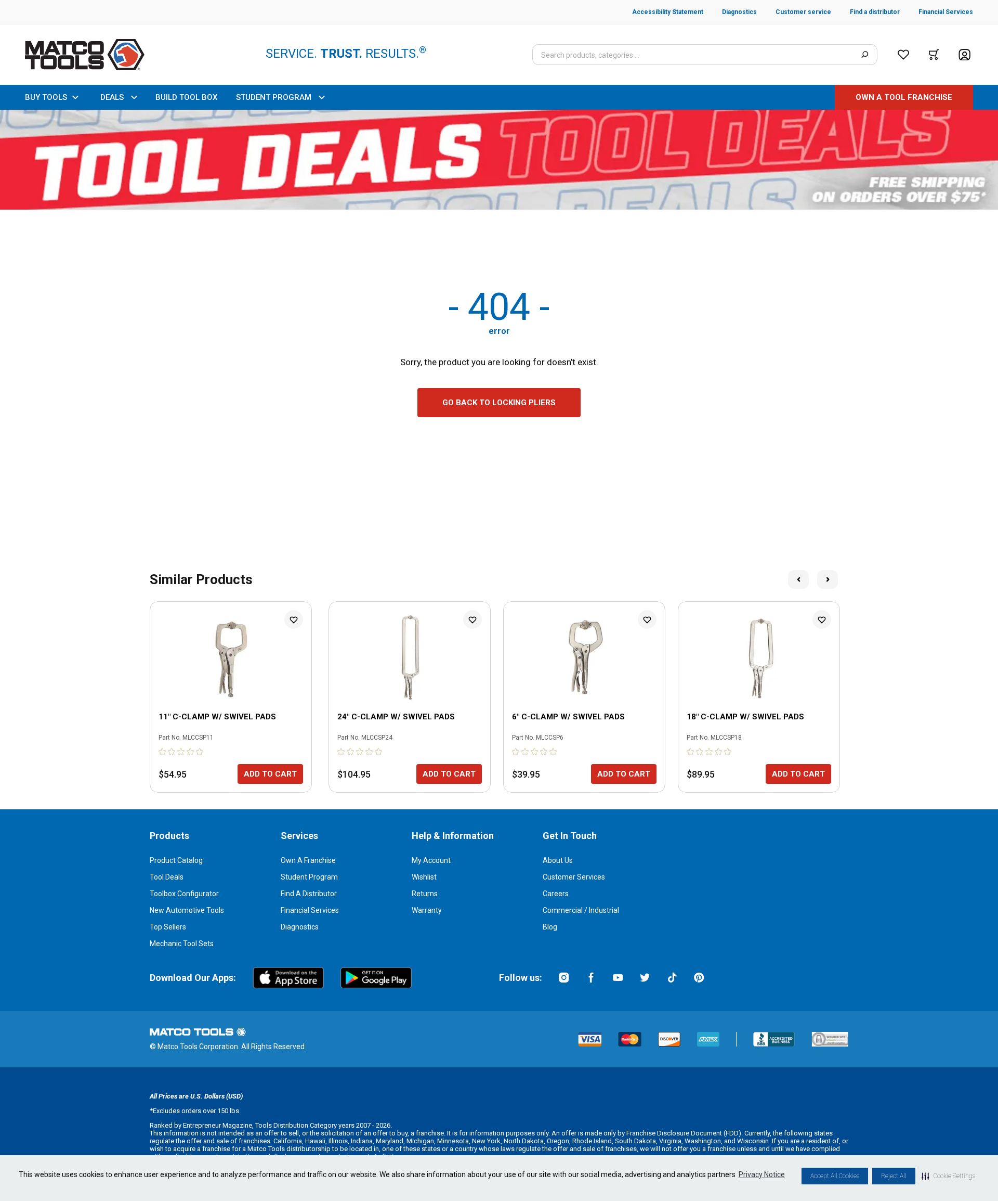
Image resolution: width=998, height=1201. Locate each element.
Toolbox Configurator (184, 893)
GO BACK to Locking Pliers (499, 402)
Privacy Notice (762, 1174)
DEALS (112, 97)
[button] (948, 1176)
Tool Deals (166, 877)
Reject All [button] (894, 1176)
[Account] (964, 54)
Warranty (427, 910)
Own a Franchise (308, 860)
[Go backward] (798, 579)
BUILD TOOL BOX (186, 97)
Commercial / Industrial (581, 910)
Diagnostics (300, 927)
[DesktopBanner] (499, 160)
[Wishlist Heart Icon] (293, 619)
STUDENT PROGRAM (273, 97)
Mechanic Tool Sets (182, 943)
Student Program (309, 877)
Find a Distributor (309, 893)
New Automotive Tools (187, 910)
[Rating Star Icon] (163, 751)
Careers (556, 893)
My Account (431, 860)
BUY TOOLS (46, 97)
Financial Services (310, 910)
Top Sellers (168, 927)
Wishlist (424, 877)
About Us (558, 860)
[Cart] (933, 54)
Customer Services (574, 877)
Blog (550, 927)
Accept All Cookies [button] (834, 1176)
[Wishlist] (903, 54)
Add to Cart (270, 774)
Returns (425, 893)
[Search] (864, 54)
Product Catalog (176, 860)
